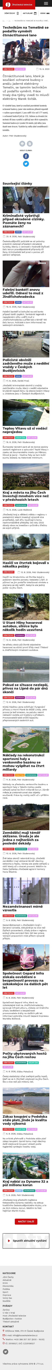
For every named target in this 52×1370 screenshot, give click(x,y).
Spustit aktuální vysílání (30, 1240)
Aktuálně (28, 13)
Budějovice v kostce (12, 1318)
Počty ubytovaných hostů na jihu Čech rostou (25, 1055)
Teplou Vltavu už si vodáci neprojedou (25, 430)
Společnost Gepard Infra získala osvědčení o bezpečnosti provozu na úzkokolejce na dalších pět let (25, 980)
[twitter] (26, 164)
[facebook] (26, 156)
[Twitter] (6, 1352)
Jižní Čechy (8, 1277)
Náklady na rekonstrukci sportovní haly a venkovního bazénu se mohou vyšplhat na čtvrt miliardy (23, 762)
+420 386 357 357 (22, 1339)
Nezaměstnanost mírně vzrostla (23, 908)
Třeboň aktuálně (11, 1321)
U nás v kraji (9, 1313)
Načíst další (26, 1221)
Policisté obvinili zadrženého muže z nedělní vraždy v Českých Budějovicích (26, 365)
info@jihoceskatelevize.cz (25, 1335)
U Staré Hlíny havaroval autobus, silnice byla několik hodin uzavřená (22, 626)
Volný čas (20, 438)
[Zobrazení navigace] (46, 3)
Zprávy (11, 21)
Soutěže (6, 1301)
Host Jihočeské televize (14, 1316)
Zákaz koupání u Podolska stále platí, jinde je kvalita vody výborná (25, 1120)
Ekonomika (21, 505)
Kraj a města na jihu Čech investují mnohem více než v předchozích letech (26, 496)
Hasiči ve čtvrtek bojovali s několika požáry (26, 564)
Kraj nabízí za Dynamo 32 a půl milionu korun (25, 1183)
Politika (20, 775)
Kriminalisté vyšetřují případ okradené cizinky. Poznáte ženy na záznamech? (24, 221)
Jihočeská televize (22, 4)
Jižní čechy (9, 13)
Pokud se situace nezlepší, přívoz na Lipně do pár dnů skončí (25, 688)
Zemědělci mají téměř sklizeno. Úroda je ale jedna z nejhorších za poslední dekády (21, 838)
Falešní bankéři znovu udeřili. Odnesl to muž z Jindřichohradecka (23, 293)
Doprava (20, 635)
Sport (19, 1191)
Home (5, 21)
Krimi (42, 13)
